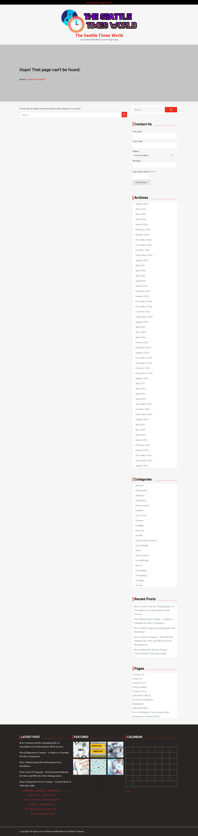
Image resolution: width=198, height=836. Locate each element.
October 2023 (143, 368)
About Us (137, 678)
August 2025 (142, 260)
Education (141, 500)
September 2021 (144, 460)
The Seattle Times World (99, 35)
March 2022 (142, 440)
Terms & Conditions (143, 699)
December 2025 (144, 239)
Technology (141, 575)
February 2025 (143, 291)
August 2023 (142, 378)
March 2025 (142, 286)
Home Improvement (146, 540)
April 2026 (141, 219)
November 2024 (144, 306)
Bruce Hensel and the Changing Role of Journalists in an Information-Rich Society (154, 610)
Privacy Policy (140, 687)
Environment (142, 505)
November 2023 (144, 363)
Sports (139, 565)
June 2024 (141, 332)
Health (139, 535)
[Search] (124, 114)
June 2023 (141, 388)
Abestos (140, 485)
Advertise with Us (142, 695)
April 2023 (141, 398)
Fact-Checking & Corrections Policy (151, 712)
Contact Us (139, 674)
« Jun (128, 791)
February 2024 (143, 347)
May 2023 (140, 393)
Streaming (141, 570)
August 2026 (142, 203)
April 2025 (141, 280)
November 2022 (144, 404)
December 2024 (144, 301)
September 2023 (144, 373)
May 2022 (140, 429)
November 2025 (144, 245)
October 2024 (143, 311)
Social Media (142, 560)
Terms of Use (140, 691)
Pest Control (142, 555)
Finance (140, 520)
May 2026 (140, 214)
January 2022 (142, 450)
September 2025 (144, 255)
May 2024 (140, 337)
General (140, 530)
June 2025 (140, 270)
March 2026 (142, 224)
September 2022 (144, 414)
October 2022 (143, 409)
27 (151, 778)
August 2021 (142, 465)
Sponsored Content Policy (146, 716)
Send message (141, 182)
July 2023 (140, 383)
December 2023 (144, 357)
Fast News (141, 515)
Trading (140, 580)
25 (137, 778)
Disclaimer (138, 703)
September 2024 (144, 316)
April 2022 (141, 434)
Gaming (140, 525)
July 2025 (140, 265)
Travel (139, 585)
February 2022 (143, 445)
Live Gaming (142, 545)
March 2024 (142, 342)
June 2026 (141, 209)
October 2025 (143, 250)
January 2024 (142, 352)
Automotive (141, 490)
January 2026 (142, 234)
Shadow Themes (76, 831)
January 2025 (142, 296)
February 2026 (143, 229)
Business (140, 495)
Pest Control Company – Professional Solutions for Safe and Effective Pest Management (153, 641)
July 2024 (140, 327)
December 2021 (144, 455)
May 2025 (140, 275)
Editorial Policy (140, 708)
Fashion (139, 510)
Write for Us (139, 682)
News (138, 550)
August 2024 (142, 321)
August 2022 (142, 419)
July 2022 (140, 424)
